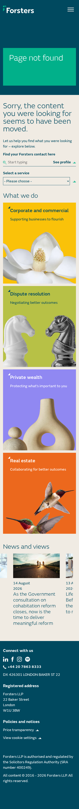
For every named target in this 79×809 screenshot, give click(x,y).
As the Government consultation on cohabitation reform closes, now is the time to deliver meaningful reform (34, 608)
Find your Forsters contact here (29, 154)
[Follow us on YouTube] (27, 659)
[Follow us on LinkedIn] (5, 659)
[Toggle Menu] (70, 9)
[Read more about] (39, 243)
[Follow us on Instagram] (19, 659)
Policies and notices (21, 721)
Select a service (16, 173)
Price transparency (18, 730)
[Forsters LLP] (18, 9)
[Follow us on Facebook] (12, 659)
